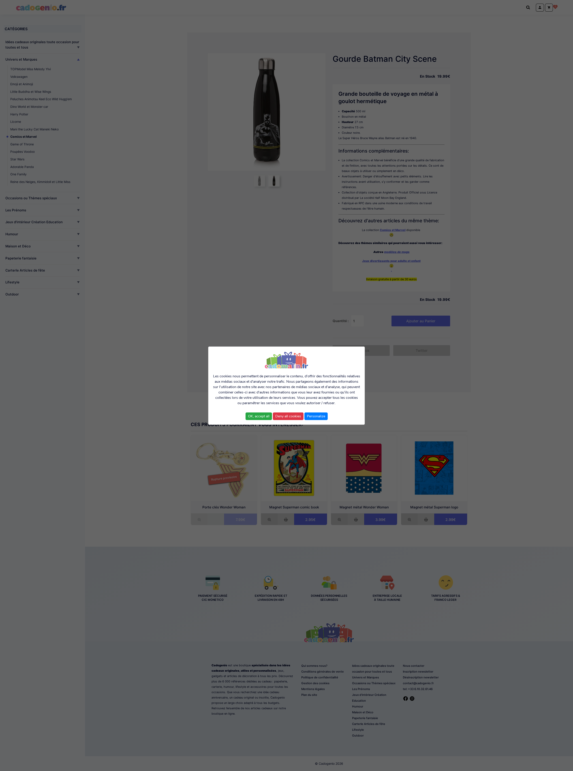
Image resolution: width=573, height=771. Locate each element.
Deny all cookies (288, 416)
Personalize (316, 416)
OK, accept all (258, 416)
